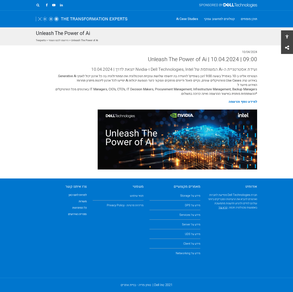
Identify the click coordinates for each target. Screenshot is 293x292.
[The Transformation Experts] (82, 19)
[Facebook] (47, 5)
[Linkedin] (61, 5)
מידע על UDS (192, 234)
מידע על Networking (188, 253)
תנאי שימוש (137, 196)
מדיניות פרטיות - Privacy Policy (125, 205)
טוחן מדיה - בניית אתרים (136, 285)
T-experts (41, 40)
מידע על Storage (190, 196)
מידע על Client (191, 244)
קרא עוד (222, 207)
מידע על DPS (192, 205)
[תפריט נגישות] (287, 36)
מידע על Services (189, 215)
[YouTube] (53, 5)
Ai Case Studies (187, 19)
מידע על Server (191, 224)
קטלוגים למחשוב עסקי (219, 19)
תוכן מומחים (249, 19)
